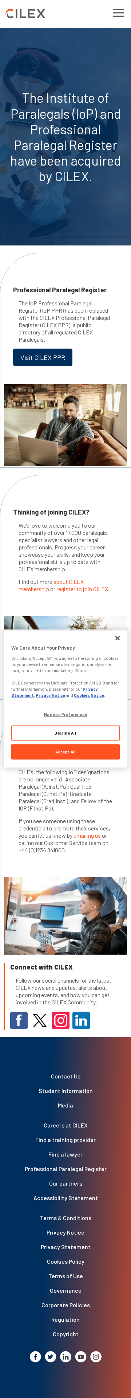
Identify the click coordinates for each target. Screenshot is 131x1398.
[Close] (118, 638)
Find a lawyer (65, 1154)
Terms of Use (65, 1275)
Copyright (66, 1333)
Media (65, 1105)
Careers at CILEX (66, 1125)
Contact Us (65, 1076)
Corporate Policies (65, 1304)
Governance (66, 1290)
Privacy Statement (66, 1246)
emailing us (87, 835)
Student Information (66, 1090)
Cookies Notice (89, 695)
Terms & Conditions (65, 1217)
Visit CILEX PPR (42, 357)
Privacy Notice (65, 1232)
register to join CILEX (82, 588)
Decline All (65, 733)
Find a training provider (65, 1139)
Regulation (65, 1319)
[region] (65, 699)
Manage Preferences (65, 714)
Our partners (65, 1183)
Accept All (65, 751)
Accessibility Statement (65, 1197)
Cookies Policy (65, 1261)
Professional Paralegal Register (66, 1168)
